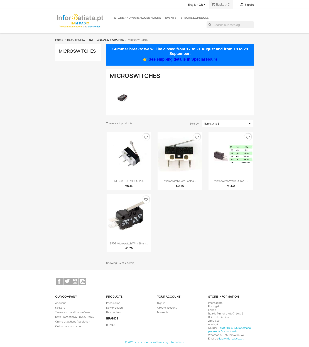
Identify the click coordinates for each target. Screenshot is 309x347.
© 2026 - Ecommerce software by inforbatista (154, 342)
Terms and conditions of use (72, 312)
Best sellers (113, 312)
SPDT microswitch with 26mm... (129, 243)
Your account (168, 297)
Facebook (59, 281)
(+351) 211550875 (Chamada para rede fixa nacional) (229, 329)
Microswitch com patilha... (180, 181)
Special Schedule (195, 18)
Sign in (161, 303)
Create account (167, 307)
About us (60, 303)
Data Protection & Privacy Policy (74, 317)
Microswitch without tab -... (231, 181)
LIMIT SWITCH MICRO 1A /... (129, 181)
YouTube (75, 281)
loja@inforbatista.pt (231, 338)
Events (170, 18)
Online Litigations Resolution (72, 321)
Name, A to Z (228, 124)
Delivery (60, 307)
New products (115, 307)
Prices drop (113, 303)
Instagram (82, 281)
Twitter (67, 281)
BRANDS (111, 325)
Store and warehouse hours (137, 18)
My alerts (162, 312)
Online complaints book (69, 326)
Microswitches (77, 51)
